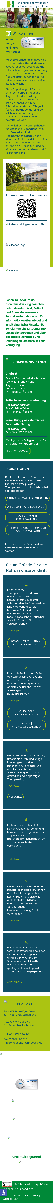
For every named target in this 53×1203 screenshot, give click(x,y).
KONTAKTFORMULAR (18, 451)
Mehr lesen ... (14, 630)
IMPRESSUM (31, 1195)
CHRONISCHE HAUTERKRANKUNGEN (26, 507)
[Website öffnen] (26, 230)
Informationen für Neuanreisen (26, 195)
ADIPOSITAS (15, 797)
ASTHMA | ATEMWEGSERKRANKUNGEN (27, 498)
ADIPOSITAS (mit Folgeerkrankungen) (27, 517)
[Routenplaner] (26, 1063)
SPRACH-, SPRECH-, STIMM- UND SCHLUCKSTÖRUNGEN (28, 529)
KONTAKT (16, 1195)
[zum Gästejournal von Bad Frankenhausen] (26, 1169)
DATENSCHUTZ (10, 1199)
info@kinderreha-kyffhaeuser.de (23, 1042)
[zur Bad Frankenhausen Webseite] (26, 1142)
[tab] (17, 22)
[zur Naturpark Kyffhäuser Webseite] (26, 1104)
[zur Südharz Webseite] (26, 1123)
